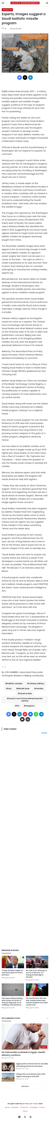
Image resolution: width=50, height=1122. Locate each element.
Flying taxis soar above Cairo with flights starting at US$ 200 (30, 1075)
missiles (39, 688)
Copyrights (34, 1107)
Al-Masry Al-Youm (30, 1104)
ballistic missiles (14, 683)
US (18, 705)
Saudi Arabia (26, 693)
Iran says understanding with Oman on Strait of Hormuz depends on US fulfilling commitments (12, 1001)
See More (25, 1086)
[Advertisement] (25, 841)
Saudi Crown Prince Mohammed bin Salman (26, 699)
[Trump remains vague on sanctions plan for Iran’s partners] (13, 962)
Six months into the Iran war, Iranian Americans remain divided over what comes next (37, 1001)
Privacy (42, 1107)
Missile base (23, 688)
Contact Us (24, 1107)
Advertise (14, 1107)
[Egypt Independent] (25, 3)
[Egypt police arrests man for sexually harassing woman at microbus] (8, 1067)
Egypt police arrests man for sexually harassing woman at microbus (32, 1065)
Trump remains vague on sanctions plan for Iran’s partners (12, 972)
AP (5, 29)
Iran (10, 688)
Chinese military (36, 683)
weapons (30, 705)
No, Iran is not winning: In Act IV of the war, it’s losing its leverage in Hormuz (36, 973)
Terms (25, 1111)
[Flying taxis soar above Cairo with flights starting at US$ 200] (8, 1077)
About (7, 1107)
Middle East (7, 10)
